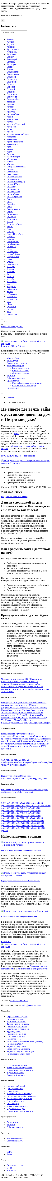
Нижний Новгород (16, 181)
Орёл (9, 201)
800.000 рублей (15, 828)
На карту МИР (16, 717)
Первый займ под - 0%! (12, 326)
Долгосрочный (13, 741)
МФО (16, 433)
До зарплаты (39, 744)
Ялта (9, 311)
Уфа (9, 284)
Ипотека (11, 375)
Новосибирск (13, 194)
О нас (9, 1168)
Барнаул (10, 57)
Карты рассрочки (20, 370)
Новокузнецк (13, 189)
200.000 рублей (15, 820)
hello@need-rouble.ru (31, 1005)
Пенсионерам (24, 762)
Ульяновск (12, 281)
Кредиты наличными (17, 363)
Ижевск (10, 107)
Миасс (10, 161)
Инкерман (11, 109)
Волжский (12, 82)
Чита (9, 301)
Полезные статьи (15, 1165)
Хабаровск (12, 289)
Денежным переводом (20, 722)
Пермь (10, 211)
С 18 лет (5, 760)
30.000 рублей (14, 810)
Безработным (11, 762)
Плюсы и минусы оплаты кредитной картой (19, 916)
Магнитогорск (13, 156)
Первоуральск (13, 209)
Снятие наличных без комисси (21, 1096)
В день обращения (15, 1072)
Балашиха (11, 54)
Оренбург (11, 204)
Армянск (11, 47)
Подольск (11, 216)
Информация (13, 388)
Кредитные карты (20, 368)
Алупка (10, 42)
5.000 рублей (14, 805)
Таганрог (11, 266)
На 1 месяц (6, 789)
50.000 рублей (27, 813)
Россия (10, 221)
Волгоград (12, 79)
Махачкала (12, 159)
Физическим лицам (16, 765)
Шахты (10, 304)
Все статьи (6, 941)
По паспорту (39, 741)
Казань (10, 117)
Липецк (10, 154)
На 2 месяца (17, 789)
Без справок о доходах (17, 1106)
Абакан (10, 39)
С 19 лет (13, 760)
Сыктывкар (12, 264)
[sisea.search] (2, 319)
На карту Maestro (31, 717)
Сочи (9, 249)
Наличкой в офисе (36, 702)
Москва (10, 164)
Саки (9, 229)
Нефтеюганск (13, 174)
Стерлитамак (13, 256)
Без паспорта (27, 741)
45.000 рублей (14, 813)
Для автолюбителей (16, 1086)
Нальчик (11, 169)
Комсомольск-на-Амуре (18, 134)
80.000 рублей (27, 815)
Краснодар (12, 139)
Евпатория (12, 97)
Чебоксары (12, 294)
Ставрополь (12, 251)
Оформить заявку (20, 496)
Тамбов (10, 269)
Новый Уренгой (14, 196)
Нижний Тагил (14, 184)
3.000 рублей (32, 803)
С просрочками (20, 744)
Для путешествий (15, 1088)
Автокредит (12, 360)
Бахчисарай (12, 59)
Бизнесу (44, 762)
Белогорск (11, 64)
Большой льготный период (19, 1093)
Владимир (11, 77)
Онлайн (24, 702)
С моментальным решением (20, 1070)
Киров (10, 132)
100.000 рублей (28, 818)
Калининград (13, 119)
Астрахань (12, 52)
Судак (9, 259)
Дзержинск (12, 94)
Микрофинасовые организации (27, 383)
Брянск (10, 69)
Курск (9, 152)
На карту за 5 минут (10, 702)
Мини (31, 744)
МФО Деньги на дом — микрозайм (18, 456)
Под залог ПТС (31, 739)
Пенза (9, 206)
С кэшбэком (12, 1091)
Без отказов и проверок (18, 1029)
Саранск (11, 236)
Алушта (10, 44)
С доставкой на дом (16, 1036)
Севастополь (13, 241)
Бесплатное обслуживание (19, 1098)
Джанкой (11, 92)
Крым (9, 147)
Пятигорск (12, 219)
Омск (9, 199)
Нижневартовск (14, 176)
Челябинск (12, 296)
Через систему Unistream (19, 710)
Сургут (10, 261)
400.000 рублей (29, 823)
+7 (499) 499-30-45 (19, 1000)
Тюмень (10, 276)
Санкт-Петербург (15, 234)
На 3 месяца (28, 789)
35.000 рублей (27, 810)
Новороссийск (13, 191)
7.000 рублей (26, 805)
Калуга (10, 122)
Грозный (11, 89)
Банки (9, 1154)
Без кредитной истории (18, 746)
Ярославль (12, 314)
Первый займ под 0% (11, 734)
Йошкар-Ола (13, 114)
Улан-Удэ (11, 279)
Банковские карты (15, 365)
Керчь (9, 129)
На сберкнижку (32, 715)
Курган (10, 149)
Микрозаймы (13, 358)
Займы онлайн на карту (18, 1024)
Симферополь (13, 244)
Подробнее (6, 496)
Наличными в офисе (16, 1034)
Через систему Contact (17, 1046)
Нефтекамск (12, 171)
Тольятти (11, 271)
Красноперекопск (15, 142)
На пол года (40, 789)
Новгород (11, 186)
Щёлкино (11, 306)
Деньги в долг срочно (23, 736)
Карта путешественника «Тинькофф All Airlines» (21, 850)
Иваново (11, 104)
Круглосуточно (17, 739)
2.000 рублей (19, 803)
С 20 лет (21, 760)
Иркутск (11, 112)
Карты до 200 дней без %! (13, 346)
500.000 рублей (15, 825)
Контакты (11, 1170)
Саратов (10, 239)
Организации (13, 380)
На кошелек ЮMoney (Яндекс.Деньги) (25, 1041)
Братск (10, 67)
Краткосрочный (11, 792)
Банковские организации (24, 385)
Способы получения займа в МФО (23, 686)
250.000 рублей (29, 820)
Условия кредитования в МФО (15, 679)
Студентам (36, 762)
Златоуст (11, 102)
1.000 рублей (7, 803)
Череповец (12, 299)
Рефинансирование (16, 378)
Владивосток (13, 72)
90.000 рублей (14, 818)
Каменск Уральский (16, 124)
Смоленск (11, 246)
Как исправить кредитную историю (22, 687)
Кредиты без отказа (16, 1075)
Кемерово (11, 127)
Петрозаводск (13, 214)
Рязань (10, 226)
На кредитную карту (40, 722)
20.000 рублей (27, 808)
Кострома (11, 137)
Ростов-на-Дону (14, 224)
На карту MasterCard (14, 720)
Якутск (10, 309)
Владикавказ (13, 74)
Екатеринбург (13, 99)
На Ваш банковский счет (28, 712)
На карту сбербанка (16, 715)
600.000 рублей (29, 825)
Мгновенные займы (16, 1021)
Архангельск (13, 49)
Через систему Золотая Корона (21, 1051)
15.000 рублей (14, 808)
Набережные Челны (16, 166)
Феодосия (11, 286)
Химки (10, 291)
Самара (10, 231)
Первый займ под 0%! (17, 1016)
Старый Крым (13, 254)
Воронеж (11, 87)
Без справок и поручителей (19, 1067)
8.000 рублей (38, 805)
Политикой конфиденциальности (32, 969)
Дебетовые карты (20, 373)
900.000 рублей (29, 828)
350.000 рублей (15, 823)
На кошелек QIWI (25, 707)
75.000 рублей (14, 815)
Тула (9, 274)
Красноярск (12, 144)
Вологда (10, 84)
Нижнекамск (13, 179)
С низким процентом (17, 1065)
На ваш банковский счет (18, 1054)
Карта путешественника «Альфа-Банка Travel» (20, 881)
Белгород (11, 62)
